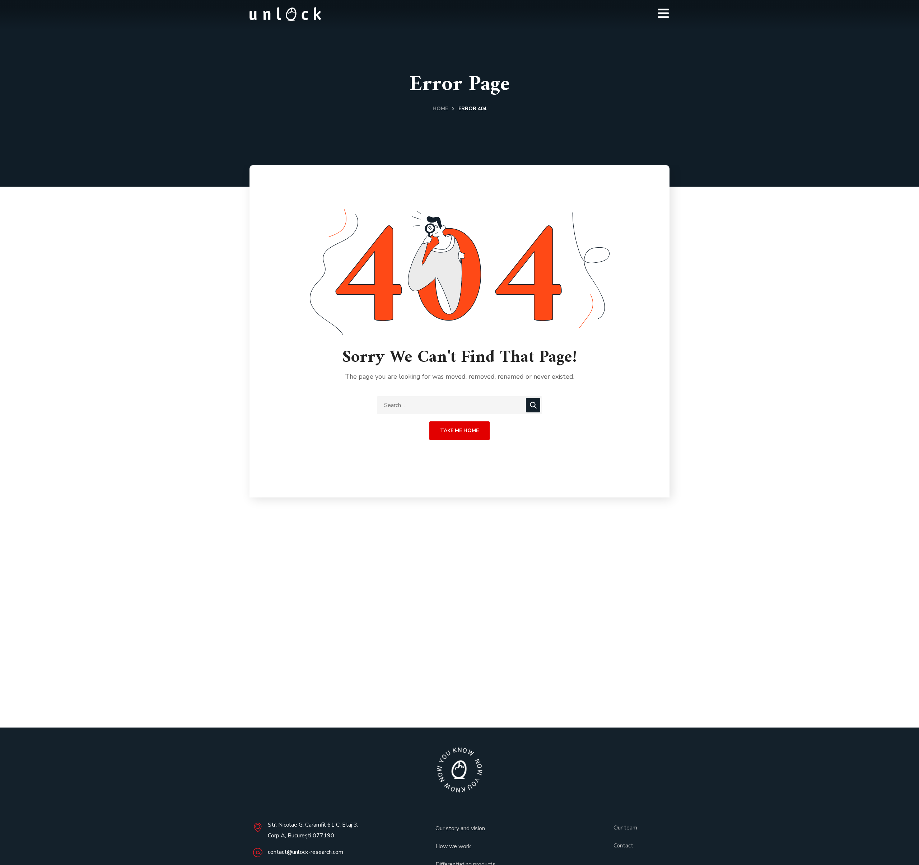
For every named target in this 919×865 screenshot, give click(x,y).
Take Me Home (459, 430)
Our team (625, 828)
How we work (453, 846)
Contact (623, 846)
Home (440, 108)
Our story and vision (460, 828)
